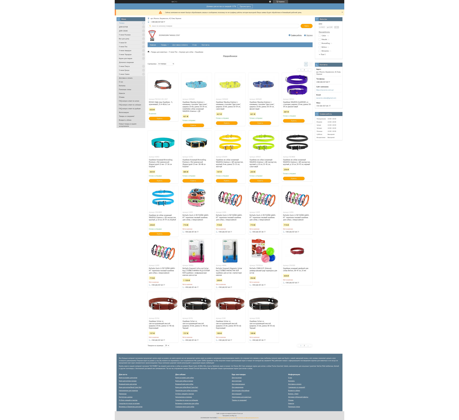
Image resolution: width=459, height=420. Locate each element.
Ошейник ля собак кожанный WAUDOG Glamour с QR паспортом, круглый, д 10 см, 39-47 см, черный (296, 162)
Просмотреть (245, 6)
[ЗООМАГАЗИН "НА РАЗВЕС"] (152, 35)
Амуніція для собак (186, 52)
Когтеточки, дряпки (125, 397)
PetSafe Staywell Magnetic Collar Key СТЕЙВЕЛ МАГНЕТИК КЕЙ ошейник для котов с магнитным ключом (229, 271)
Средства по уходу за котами (129, 403)
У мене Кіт (123, 43)
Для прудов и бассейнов (240, 391)
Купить (159, 118)
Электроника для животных (241, 397)
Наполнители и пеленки (183, 397)
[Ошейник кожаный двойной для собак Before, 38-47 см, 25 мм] (297, 251)
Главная (153, 45)
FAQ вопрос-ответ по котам (129, 101)
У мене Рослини (125, 35)
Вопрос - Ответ (293, 394)
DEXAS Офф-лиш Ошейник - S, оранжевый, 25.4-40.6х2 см (160, 103)
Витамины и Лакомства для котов (130, 407)
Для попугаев (236, 381)
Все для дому (124, 39)
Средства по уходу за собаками (186, 400)
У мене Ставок (124, 74)
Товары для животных (159, 52)
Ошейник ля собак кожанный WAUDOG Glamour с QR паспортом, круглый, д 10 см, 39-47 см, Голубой (162, 217)
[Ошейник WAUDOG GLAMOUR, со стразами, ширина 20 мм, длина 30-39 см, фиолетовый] (297, 85)
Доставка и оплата (125, 78)
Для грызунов (237, 378)
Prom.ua (240, 413)
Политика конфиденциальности (248, 418)
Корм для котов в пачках (128, 381)
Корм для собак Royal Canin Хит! (186, 387)
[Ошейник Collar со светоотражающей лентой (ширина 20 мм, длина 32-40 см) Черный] (196, 304)
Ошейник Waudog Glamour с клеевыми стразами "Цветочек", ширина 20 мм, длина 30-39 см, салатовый (228, 105)
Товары (121, 23)
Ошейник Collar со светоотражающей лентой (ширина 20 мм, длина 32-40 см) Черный (195, 324)
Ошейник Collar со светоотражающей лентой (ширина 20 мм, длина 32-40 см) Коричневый (161, 324)
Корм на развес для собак (184, 378)
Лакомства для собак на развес (186, 391)
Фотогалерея (124, 112)
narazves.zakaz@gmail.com (326, 98)
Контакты (122, 86)
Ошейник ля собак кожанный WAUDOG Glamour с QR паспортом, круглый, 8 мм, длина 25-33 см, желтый (229, 163)
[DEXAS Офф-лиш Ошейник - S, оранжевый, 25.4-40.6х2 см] (163, 85)
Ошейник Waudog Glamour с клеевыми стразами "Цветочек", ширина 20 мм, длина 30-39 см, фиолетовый (262, 105)
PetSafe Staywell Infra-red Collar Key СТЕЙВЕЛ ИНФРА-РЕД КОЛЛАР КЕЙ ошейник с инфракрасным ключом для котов (196, 271)
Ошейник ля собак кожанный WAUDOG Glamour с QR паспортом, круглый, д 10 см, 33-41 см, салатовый (263, 163)
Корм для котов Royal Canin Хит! (130, 387)
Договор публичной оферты (298, 397)
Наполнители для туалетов (128, 391)
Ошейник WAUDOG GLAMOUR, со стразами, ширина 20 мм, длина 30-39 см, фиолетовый (297, 104)
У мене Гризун (124, 70)
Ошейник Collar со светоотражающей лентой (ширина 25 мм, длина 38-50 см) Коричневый (228, 324)
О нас (121, 82)
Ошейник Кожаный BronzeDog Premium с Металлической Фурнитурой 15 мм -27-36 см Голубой (160, 163)
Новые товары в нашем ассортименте (127, 125)
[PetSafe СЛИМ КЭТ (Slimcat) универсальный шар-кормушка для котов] (263, 251)
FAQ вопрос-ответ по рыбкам (130, 108)
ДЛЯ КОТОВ (123, 27)
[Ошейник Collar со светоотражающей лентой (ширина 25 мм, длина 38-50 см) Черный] (263, 304)
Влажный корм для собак (184, 384)
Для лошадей (236, 394)
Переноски (122, 394)
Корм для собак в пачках (184, 381)
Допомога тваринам (126, 62)
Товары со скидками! (126, 116)
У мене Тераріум (125, 54)
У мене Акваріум (125, 50)
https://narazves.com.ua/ (325, 90)
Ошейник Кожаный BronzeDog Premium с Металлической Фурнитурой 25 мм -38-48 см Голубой (194, 163)
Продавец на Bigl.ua (229, 415)
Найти (306, 26)
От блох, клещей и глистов (128, 400)
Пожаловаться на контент (227, 418)
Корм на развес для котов (128, 378)
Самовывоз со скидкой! (296, 387)
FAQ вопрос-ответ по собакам (130, 105)
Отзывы (121, 97)
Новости (122, 93)
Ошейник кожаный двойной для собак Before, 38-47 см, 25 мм (295, 269)
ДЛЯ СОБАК (123, 31)
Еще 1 (323, 54)
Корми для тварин (125, 58)
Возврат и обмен (125, 120)
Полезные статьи (125, 89)
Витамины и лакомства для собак (187, 403)
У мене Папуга (124, 66)
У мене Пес (123, 46)
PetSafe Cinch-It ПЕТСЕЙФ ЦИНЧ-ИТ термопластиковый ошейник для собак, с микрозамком (196, 217)
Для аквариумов (237, 387)
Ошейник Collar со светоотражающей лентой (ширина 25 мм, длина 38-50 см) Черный (262, 324)
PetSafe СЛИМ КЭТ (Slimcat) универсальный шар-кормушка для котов (263, 270)
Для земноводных (238, 384)
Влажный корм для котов (128, 384)
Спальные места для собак (184, 407)
